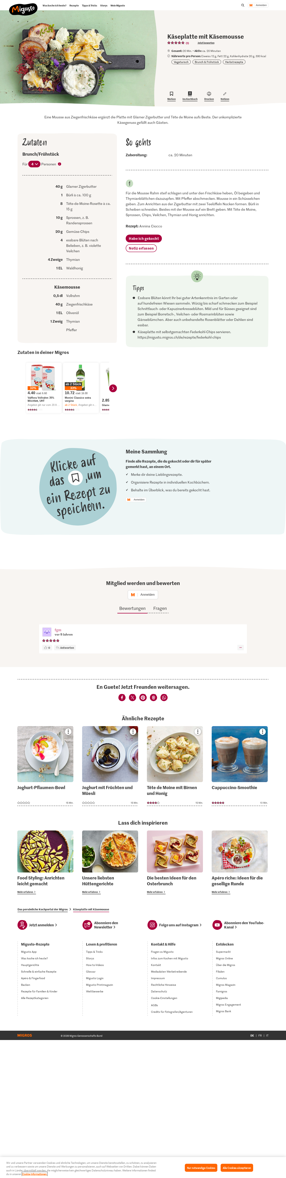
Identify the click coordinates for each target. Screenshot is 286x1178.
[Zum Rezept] (45, 766)
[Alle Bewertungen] (176, 42)
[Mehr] (240, 647)
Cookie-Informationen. (34, 1174)
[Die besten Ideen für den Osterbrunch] (175, 862)
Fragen (160, 608)
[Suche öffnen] (243, 5)
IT (267, 1035)
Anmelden (261, 5)
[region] (143, 1167)
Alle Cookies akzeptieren (237, 1168)
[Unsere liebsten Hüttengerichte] (110, 862)
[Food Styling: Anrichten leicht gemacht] (45, 862)
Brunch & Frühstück (207, 62)
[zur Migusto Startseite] (23, 6)
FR (260, 1035)
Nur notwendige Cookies (201, 1168)
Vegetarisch (181, 62)
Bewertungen (132, 608)
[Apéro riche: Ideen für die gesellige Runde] (240, 862)
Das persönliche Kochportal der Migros (43, 909)
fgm (58, 629)
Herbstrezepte (234, 62)
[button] (47, 632)
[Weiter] (113, 388)
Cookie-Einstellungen (164, 998)
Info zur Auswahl (60, 164)
